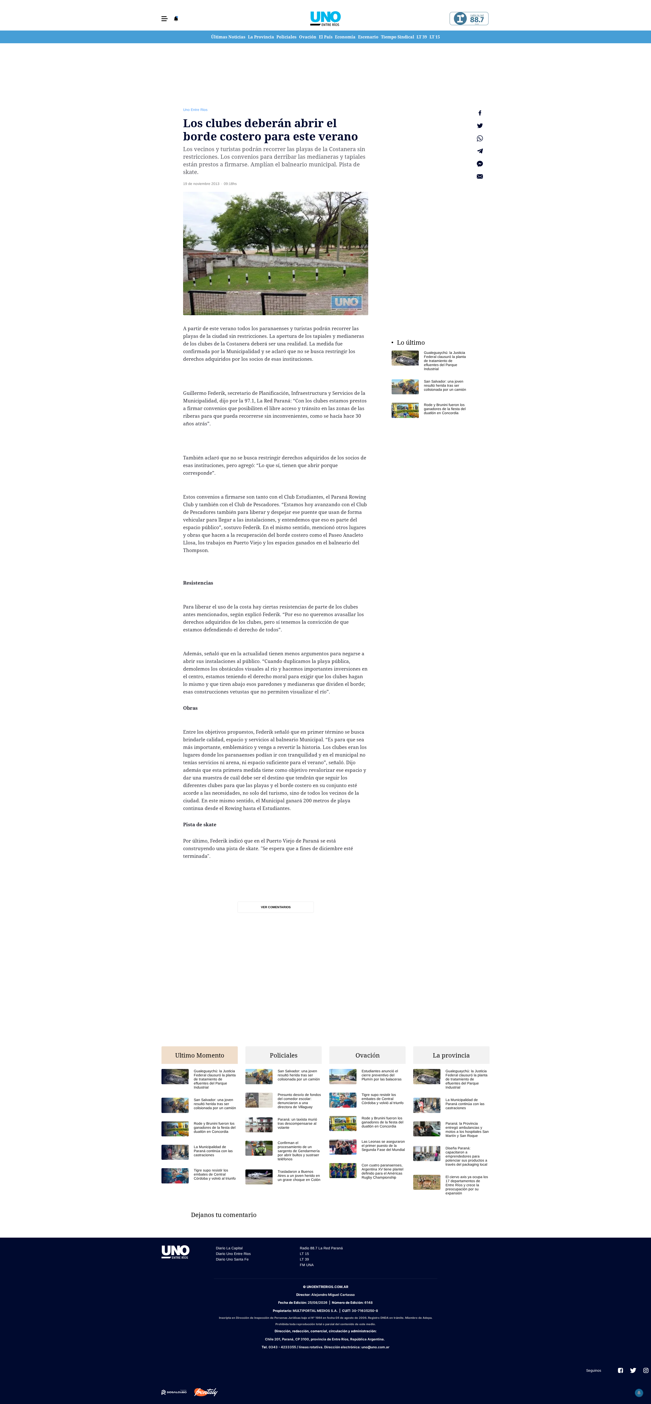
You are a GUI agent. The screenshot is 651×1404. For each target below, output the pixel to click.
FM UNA (307, 1265)
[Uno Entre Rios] (325, 18)
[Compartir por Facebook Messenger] (480, 164)
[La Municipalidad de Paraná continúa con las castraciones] (199, 1152)
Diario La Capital (229, 1248)
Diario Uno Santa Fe (232, 1259)
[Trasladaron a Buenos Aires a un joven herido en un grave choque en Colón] (283, 1176)
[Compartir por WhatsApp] (480, 138)
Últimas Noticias (228, 37)
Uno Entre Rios (195, 109)
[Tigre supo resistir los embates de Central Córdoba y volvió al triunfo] (199, 1175)
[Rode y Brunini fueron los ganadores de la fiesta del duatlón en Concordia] (430, 410)
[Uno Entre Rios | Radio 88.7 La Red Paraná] (468, 19)
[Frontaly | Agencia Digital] (202, 1392)
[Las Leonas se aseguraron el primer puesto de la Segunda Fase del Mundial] (367, 1146)
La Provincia (261, 37)
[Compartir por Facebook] (480, 113)
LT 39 (422, 37)
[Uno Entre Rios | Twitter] (633, 1370)
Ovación (307, 37)
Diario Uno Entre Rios (233, 1254)
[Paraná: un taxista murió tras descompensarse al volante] (283, 1124)
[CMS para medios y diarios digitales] (174, 1392)
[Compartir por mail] (480, 176)
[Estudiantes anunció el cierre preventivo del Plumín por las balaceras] (367, 1076)
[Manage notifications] (639, 1393)
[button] (164, 18)
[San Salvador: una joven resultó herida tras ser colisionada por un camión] (430, 386)
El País (326, 37)
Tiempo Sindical (397, 37)
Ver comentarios (276, 907)
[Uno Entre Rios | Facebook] (620, 1370)
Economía (345, 37)
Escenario (368, 37)
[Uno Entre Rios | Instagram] (646, 1370)
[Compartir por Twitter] (480, 126)
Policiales (286, 37)
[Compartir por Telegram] (480, 151)
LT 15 (435, 37)
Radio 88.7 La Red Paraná (321, 1248)
